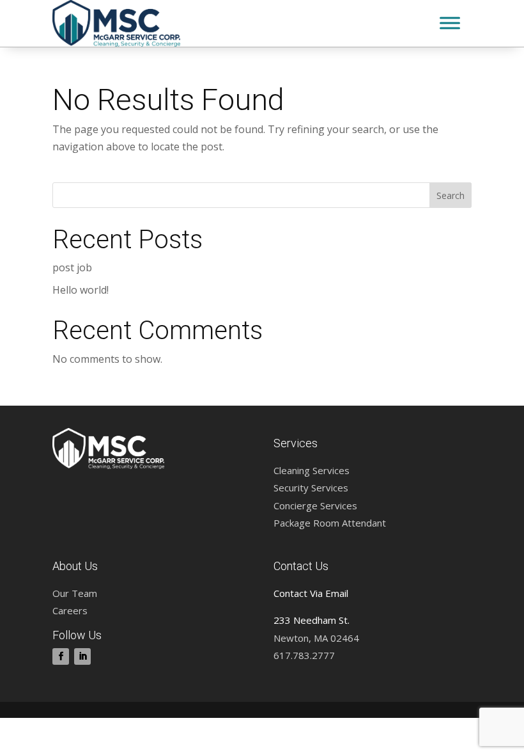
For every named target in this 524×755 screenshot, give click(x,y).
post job (72, 267)
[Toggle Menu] (450, 23)
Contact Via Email (311, 593)
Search (450, 195)
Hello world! (80, 290)
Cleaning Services (312, 470)
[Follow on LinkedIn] (82, 656)
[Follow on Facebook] (60, 656)
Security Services (311, 487)
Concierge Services (315, 505)
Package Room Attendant (330, 522)
